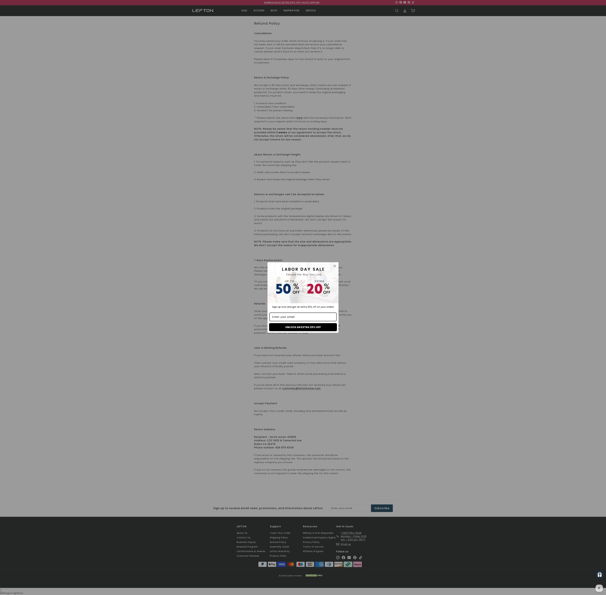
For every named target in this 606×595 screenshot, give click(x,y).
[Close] (335, 266)
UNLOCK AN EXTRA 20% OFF (303, 327)
